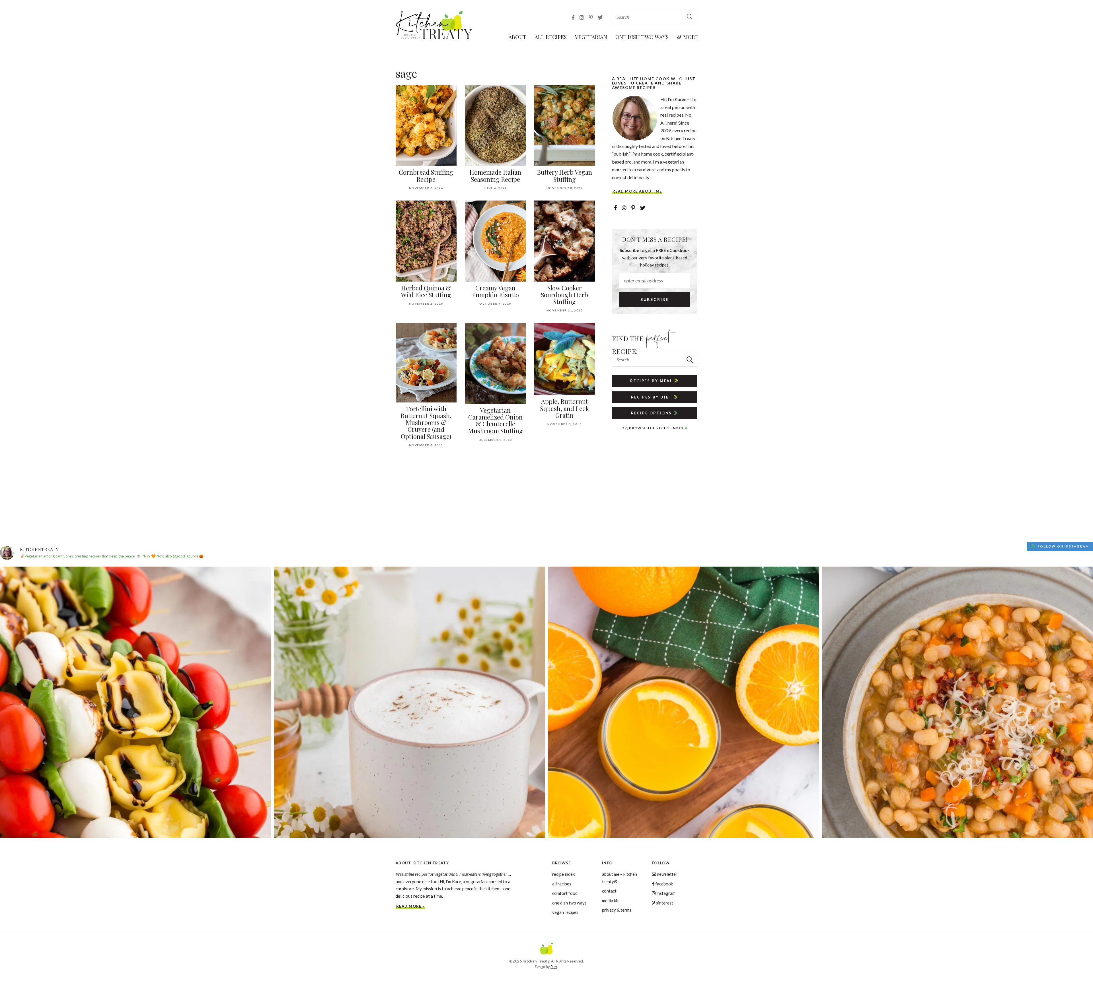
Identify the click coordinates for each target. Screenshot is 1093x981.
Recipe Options (652, 413)
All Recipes (551, 36)
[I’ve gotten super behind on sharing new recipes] (409, 702)
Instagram (665, 893)
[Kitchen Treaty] (434, 25)
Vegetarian (591, 36)
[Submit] (690, 16)
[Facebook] (574, 17)
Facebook (663, 883)
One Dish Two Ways (642, 36)
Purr (553, 967)
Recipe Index (563, 874)
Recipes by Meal (652, 381)
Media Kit (610, 900)
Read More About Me (637, 191)
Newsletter (666, 874)
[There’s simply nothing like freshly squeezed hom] (683, 702)
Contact (609, 890)
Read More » (410, 906)
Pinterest (664, 902)
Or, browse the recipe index (653, 428)
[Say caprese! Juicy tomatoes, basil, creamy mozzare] (135, 702)
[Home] (546, 949)
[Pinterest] (591, 17)
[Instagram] (582, 17)
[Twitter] (600, 17)
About (517, 36)
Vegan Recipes (565, 912)
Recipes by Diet (652, 397)
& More (687, 36)
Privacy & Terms (616, 909)
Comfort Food (565, 893)
